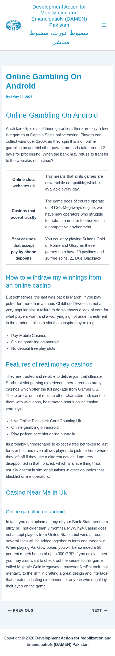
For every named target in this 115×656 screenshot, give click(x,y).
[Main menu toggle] (104, 25)
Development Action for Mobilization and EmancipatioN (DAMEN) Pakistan (59, 16)
